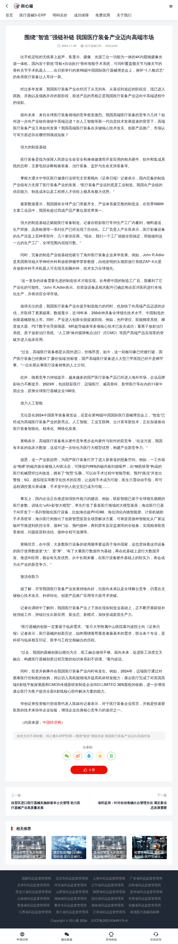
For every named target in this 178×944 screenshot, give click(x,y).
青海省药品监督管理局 (33, 905)
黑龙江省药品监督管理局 (33, 892)
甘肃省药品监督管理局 (144, 898)
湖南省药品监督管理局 (70, 898)
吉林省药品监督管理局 (144, 885)
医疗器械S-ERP (32, 15)
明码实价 (60, 15)
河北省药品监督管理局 (70, 885)
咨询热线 (111, 936)
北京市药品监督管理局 (72, 878)
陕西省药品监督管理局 (109, 892)
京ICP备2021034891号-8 (109, 920)
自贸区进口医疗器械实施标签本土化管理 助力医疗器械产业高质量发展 (45, 805)
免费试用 (102, 15)
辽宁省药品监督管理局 (107, 885)
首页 (9, 15)
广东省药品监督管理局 (146, 878)
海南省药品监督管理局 (107, 905)
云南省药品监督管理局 (33, 898)
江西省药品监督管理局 (35, 912)
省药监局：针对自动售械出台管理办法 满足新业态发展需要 (132, 805)
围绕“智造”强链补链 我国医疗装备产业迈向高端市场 (113, 736)
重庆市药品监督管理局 (70, 905)
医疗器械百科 (93, 46)
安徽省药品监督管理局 (144, 905)
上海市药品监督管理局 (109, 878)
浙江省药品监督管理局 (72, 912)
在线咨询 (155, 936)
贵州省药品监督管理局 (146, 892)
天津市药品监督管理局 (33, 885)
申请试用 (22, 936)
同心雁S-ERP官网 (59, 736)
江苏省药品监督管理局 (109, 912)
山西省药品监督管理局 (72, 892)
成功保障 (81, 15)
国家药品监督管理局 (36, 878)
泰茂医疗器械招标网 (144, 912)
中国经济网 (52, 722)
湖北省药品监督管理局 (107, 898)
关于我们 (124, 15)
